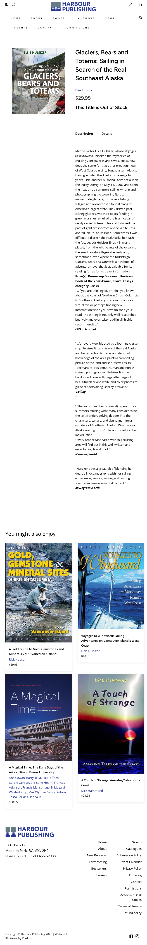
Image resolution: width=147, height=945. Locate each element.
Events (21, 27)
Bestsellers (99, 868)
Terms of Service (130, 906)
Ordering (135, 875)
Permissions (133, 888)
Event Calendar (131, 862)
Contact (46, 27)
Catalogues (134, 849)
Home (16, 18)
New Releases (97, 855)
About (37, 18)
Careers (101, 875)
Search (137, 842)
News (110, 18)
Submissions (77, 27)
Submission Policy (129, 855)
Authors (86, 18)
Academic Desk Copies (131, 897)
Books (60, 18)
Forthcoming (98, 862)
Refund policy (132, 913)
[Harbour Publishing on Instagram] (137, 936)
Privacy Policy (132, 868)
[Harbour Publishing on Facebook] (131, 936)
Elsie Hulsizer (84, 90)
